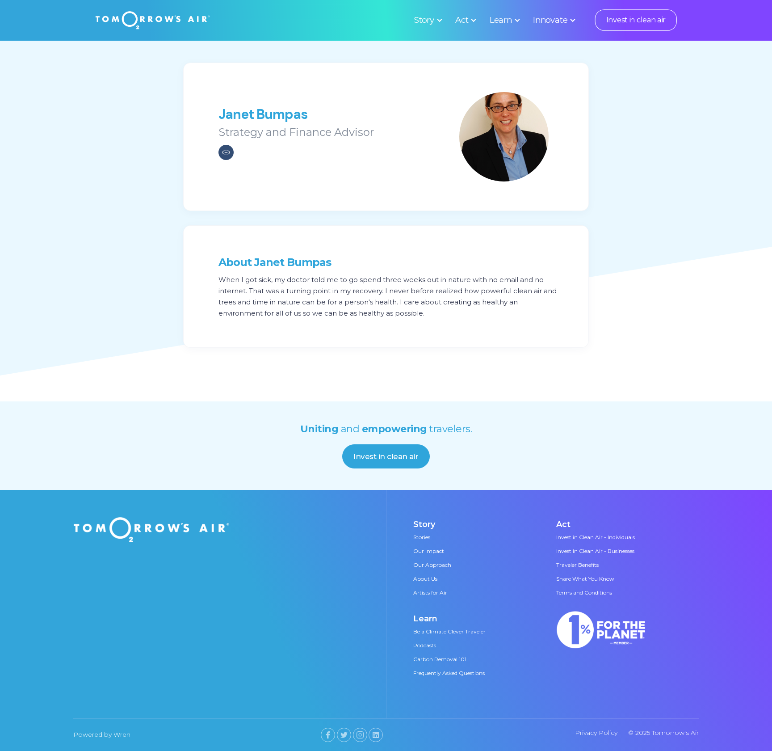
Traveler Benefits (577, 564)
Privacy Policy (596, 733)
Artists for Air (430, 592)
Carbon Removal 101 (439, 659)
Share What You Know (585, 578)
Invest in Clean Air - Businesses (595, 551)
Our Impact (428, 551)
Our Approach (432, 564)
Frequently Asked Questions (449, 673)
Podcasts (424, 645)
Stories (421, 537)
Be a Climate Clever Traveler (449, 631)
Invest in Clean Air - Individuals (595, 537)
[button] (426, 20)
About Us (425, 578)
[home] (152, 20)
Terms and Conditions (584, 592)
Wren (121, 734)
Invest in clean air (635, 20)
